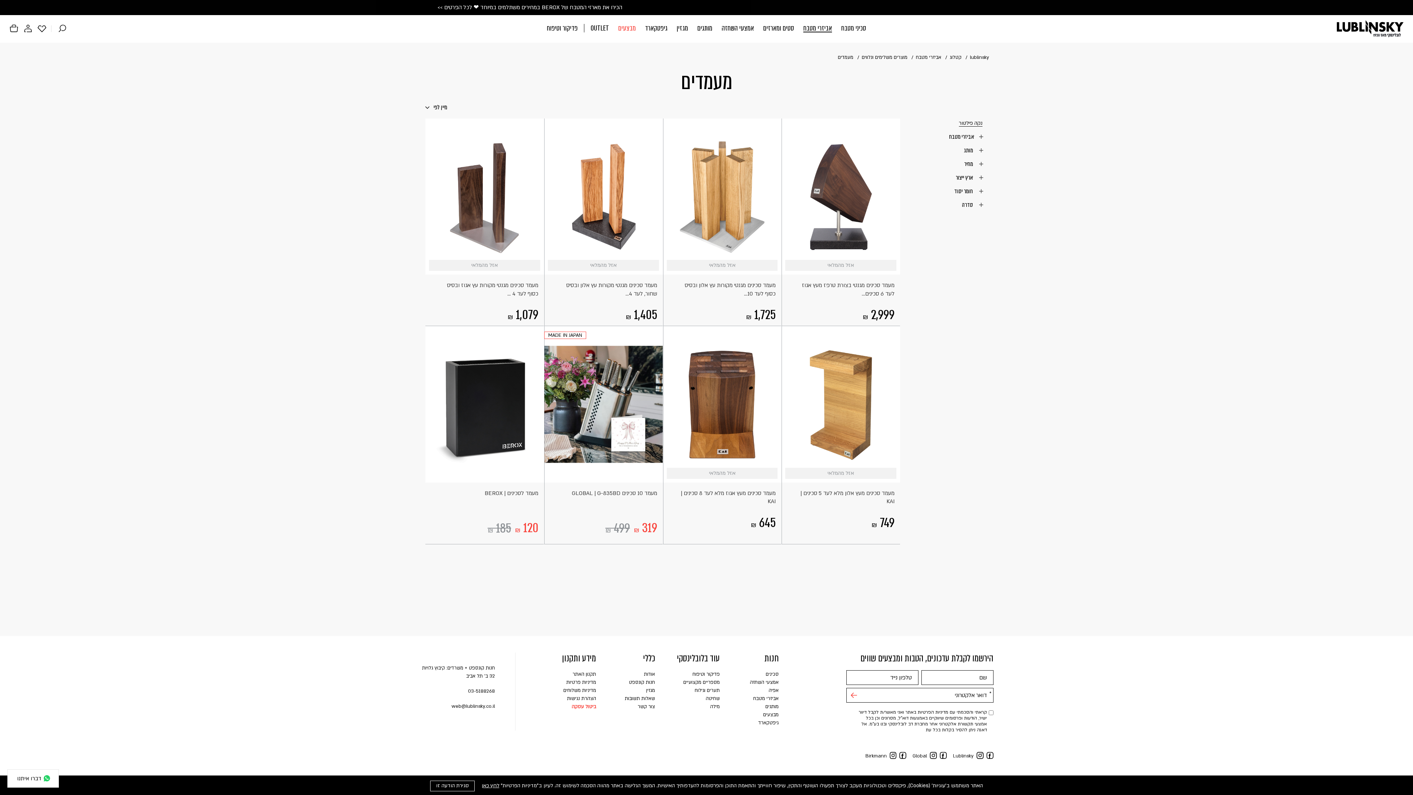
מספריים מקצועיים (701, 682)
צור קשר (646, 706)
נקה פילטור (970, 123)
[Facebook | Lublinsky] (990, 755)
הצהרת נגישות (581, 698)
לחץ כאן (490, 785)
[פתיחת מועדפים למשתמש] (42, 28)
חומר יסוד (964, 191)
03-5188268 (481, 691)
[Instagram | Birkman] (893, 755)
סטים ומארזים (778, 28)
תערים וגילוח (707, 690)
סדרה (968, 205)
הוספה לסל (653, 473)
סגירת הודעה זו (452, 785)
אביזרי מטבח (817, 28)
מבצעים (627, 28)
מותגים (704, 28)
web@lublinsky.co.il (473, 706)
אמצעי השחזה (738, 28)
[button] (706, 29)
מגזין (682, 28)
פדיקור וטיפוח (562, 28)
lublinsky (979, 57)
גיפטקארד (656, 28)
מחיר (969, 164)
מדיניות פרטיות (581, 682)
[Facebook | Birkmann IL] (902, 755)
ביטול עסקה (584, 706)
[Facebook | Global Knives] (943, 755)
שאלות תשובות (640, 698)
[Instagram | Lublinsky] (980, 755)
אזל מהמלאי (891, 265)
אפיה (774, 690)
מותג (969, 150)
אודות (649, 674)
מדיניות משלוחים (579, 690)
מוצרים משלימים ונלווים (884, 57)
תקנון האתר (584, 674)
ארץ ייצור (965, 177)
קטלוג (956, 57)
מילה (715, 706)
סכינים (772, 674)
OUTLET (600, 28)
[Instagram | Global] (933, 755)
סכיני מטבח (853, 28)
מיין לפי (439, 107)
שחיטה (713, 698)
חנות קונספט (642, 682)
